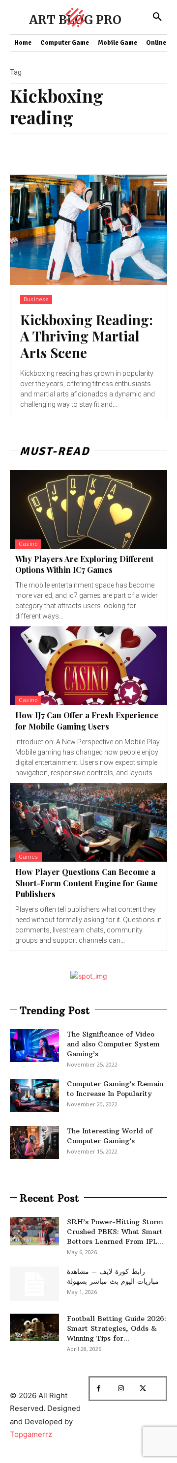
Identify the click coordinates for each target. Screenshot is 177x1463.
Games (28, 857)
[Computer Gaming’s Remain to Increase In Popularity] (34, 1095)
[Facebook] (98, 1388)
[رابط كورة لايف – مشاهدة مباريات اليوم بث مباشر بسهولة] (34, 1283)
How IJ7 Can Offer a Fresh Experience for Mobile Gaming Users (86, 720)
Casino (28, 544)
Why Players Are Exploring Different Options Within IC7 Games (84, 564)
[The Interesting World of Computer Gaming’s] (34, 1142)
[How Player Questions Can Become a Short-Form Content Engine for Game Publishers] (88, 822)
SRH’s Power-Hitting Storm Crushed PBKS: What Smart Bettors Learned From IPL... (115, 1231)
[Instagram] (120, 1388)
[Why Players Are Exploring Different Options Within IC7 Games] (88, 509)
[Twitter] (142, 1388)
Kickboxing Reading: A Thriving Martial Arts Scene (86, 336)
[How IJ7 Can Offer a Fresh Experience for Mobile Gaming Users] (88, 665)
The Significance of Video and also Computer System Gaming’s (113, 1044)
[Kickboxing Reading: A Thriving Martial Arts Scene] (88, 230)
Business (36, 299)
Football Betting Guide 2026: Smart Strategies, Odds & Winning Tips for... (116, 1328)
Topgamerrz (31, 1434)
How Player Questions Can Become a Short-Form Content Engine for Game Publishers (86, 883)
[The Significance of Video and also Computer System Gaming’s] (34, 1045)
